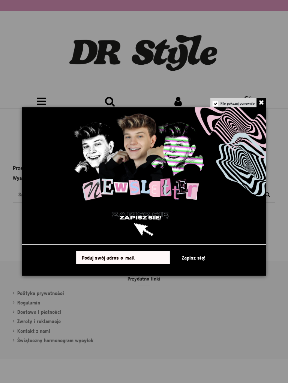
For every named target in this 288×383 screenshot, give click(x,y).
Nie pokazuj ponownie (237, 103)
